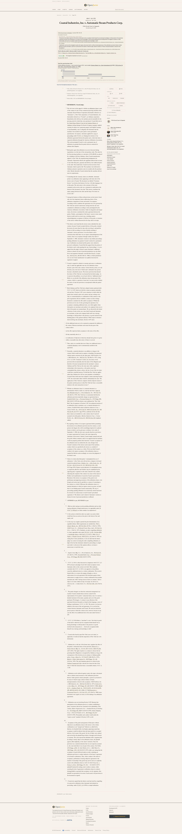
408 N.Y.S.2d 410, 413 (93, 409)
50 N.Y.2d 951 (87, 688)
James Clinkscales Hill (116, 131)
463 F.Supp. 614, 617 (91, 713)
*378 (63, 279)
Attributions (90, 830)
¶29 (66, 722)
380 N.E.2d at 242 (90, 418)
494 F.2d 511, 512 (86, 536)
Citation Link (115, 98)
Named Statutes (89, 819)
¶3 (66, 98)
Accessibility (66, 830)
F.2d (70, 15)
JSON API (111, 812)
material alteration (73, 345)
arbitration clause (93, 108)
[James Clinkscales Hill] (108, 132)
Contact (74, 830)
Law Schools (89, 817)
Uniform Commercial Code (74, 663)
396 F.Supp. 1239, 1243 (73, 750)
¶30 (66, 780)
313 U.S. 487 (84, 648)
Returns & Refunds (81, 830)
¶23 (66, 591)
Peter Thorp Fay (114, 135)
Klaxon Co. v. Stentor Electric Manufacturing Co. (73, 53)
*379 (63, 373)
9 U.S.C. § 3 (79, 51)
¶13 (66, 351)
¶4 (66, 104)
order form (91, 729)
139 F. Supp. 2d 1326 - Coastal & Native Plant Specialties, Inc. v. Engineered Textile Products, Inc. (95, 42)
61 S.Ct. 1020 (92, 648)
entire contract (71, 191)
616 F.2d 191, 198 (74, 255)
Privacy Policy (106, 830)
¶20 (66, 521)
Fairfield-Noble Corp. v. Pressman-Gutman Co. (79, 399)
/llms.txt (111, 810)
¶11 (66, 287)
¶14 (66, 388)
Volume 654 (65, 15)
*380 (63, 473)
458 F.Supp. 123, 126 (91, 659)
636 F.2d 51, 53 (83, 534)
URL (109, 98)
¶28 (66, 702)
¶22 (66, 562)
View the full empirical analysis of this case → (67, 84)
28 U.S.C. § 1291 (65, 51)
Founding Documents (91, 821)
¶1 (66, 88)
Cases (54, 9)
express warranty (92, 125)
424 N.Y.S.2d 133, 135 (79, 465)
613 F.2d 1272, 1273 (85, 692)
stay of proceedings (111, 169)
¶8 (66, 196)
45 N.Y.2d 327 (82, 409)
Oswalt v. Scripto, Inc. (111, 53)
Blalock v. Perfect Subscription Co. (76, 659)
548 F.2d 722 (83, 684)
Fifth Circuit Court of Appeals (91, 26)
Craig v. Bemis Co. (76, 657)
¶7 (66, 176)
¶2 (66, 93)
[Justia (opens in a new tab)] (69, 820)
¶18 (66, 506)
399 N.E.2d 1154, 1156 (91, 465)
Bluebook (122, 98)
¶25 (66, 634)
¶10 (66, 263)
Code (59, 9)
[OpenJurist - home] (91, 5)
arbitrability (109, 155)
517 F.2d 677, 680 (86, 657)
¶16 (66, 458)
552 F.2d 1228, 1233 (92, 584)
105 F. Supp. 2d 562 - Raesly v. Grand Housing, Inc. (85, 49)
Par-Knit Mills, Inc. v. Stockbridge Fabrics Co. (95, 53)
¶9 (66, 223)
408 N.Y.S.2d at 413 (80, 418)
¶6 (66, 149)
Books (86, 9)
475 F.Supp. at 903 (72, 748)
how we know (84, 55)
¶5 (66, 108)
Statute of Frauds (111, 167)
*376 (63, 88)
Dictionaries (78, 9)
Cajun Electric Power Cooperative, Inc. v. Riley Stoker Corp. (108, 49)
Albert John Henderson (116, 127)
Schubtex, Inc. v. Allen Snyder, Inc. (90, 463)
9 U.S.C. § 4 (85, 51)
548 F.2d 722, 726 (84, 357)
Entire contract (110, 160)
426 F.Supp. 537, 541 (82, 765)
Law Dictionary (89, 812)
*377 (63, 164)
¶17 (66, 500)
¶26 (66, 644)
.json (64, 794)
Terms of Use (98, 830)
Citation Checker (90, 824)
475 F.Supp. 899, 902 (76, 557)
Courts (64, 9)
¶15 (66, 423)
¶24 (66, 620)
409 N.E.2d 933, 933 (75, 690)
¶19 (66, 513)
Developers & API (113, 808)
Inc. (77, 409)
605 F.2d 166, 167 (83, 526)
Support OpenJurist (119, 816)
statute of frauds (87, 573)
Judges (71, 9)
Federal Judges (89, 813)
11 (73, 495)
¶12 (66, 343)
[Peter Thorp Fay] (108, 135)
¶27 (66, 673)
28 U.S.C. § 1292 (73, 51)
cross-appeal (110, 158)
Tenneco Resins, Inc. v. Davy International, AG (101, 65)
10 (80, 484)
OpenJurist (59, 15)
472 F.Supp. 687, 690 (75, 710)
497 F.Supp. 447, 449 (83, 686)
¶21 (66, 552)
